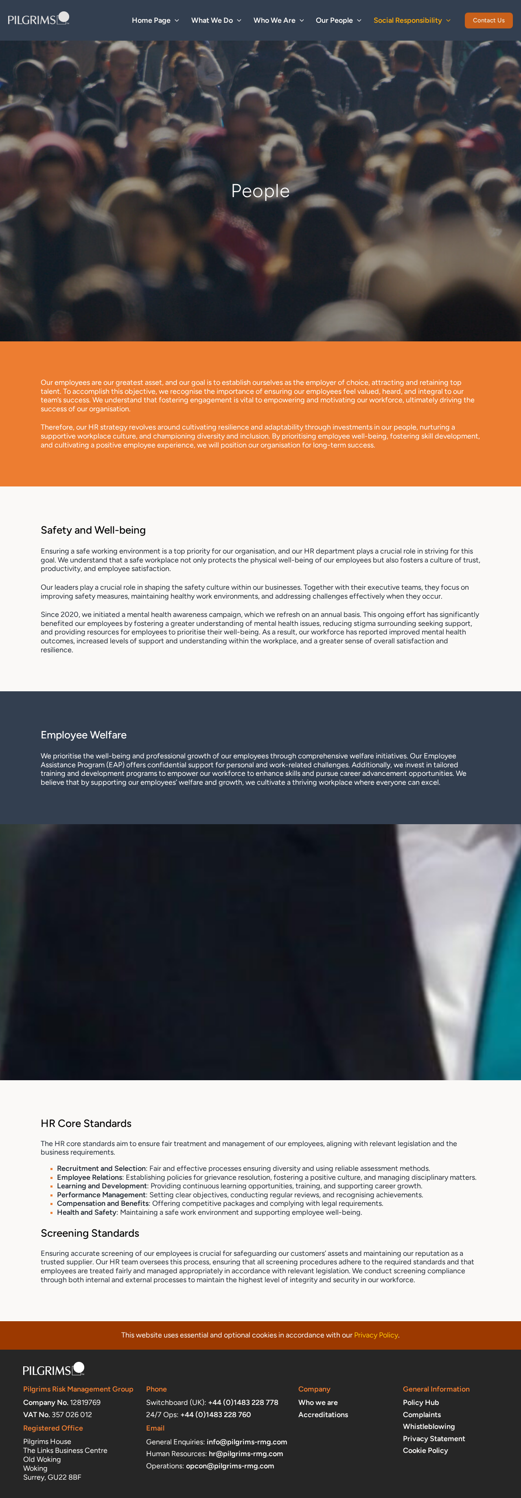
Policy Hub (421, 1402)
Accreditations (323, 1414)
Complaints (422, 1414)
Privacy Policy (376, 1335)
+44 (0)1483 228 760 (215, 1414)
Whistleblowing (429, 1426)
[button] (175, 20)
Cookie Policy (425, 1450)
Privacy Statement (434, 1438)
